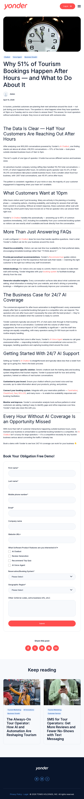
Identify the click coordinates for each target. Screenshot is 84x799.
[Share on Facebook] (28, 648)
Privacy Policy (16, 794)
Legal (25, 794)
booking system (50, 272)
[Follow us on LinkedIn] (37, 779)
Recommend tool (56, 257)
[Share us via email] (56, 648)
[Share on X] (35, 648)
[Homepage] (15, 6)
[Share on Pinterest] (49, 648)
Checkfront (8, 393)
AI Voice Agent (56, 339)
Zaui (15, 393)
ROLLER (22, 393)
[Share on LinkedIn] (42, 648)
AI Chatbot (64, 146)
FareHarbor (72, 390)
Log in (65, 6)
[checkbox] (42, 558)
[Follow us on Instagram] (47, 779)
